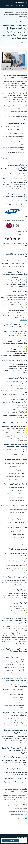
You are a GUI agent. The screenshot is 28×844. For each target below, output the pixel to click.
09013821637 (17, 811)
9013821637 (16, 111)
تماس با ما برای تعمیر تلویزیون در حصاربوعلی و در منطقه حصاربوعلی (15, 790)
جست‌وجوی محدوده (15, 5)
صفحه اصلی (24, 5)
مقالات (7, 5)
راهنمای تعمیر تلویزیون (21, 2)
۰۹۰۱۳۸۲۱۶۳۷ (10, 840)
